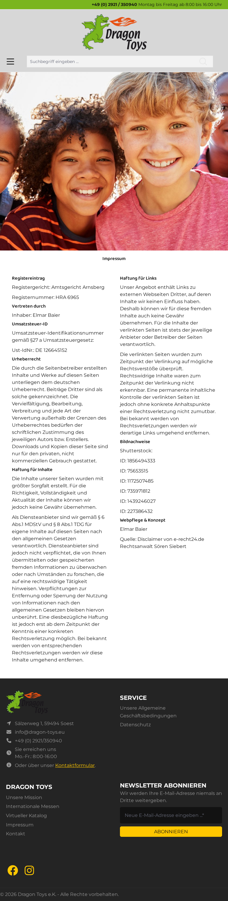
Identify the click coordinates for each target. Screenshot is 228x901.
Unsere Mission (24, 797)
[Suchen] (203, 61)
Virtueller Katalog (26, 815)
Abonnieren (171, 831)
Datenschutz (135, 724)
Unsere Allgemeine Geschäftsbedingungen (148, 712)
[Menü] (10, 61)
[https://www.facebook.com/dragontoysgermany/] (13, 870)
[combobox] (110, 61)
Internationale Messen (32, 806)
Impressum (20, 825)
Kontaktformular (75, 765)
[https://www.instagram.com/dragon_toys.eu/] (29, 870)
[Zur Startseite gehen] (114, 32)
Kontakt (15, 834)
